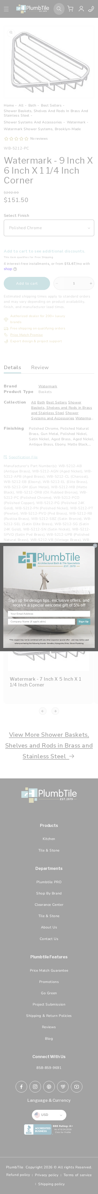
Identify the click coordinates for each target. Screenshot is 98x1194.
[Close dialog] (95, 545)
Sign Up (84, 621)
